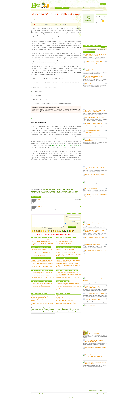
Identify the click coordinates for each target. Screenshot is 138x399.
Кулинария (53, 393)
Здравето (45, 189)
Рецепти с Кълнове (61, 192)
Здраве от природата (67, 189)
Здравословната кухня (37, 191)
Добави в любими (39, 24)
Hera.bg (33, 19)
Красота (36, 393)
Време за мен (58, 393)
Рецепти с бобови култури (38, 192)
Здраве (32, 393)
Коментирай (49, 24)
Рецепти (58, 189)
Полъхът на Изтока (73, 191)
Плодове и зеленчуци (61, 191)
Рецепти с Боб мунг (72, 192)
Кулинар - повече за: (49, 191)
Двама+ (48, 393)
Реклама (100, 393)
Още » (77, 230)
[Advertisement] (56, 173)
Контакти (105, 393)
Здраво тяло (52, 189)
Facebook (71, 397)
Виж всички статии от (95, 390)
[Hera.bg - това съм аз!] (40, 8)
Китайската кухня (50, 192)
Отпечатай (58, 24)
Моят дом (44, 393)
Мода (40, 393)
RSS (97, 393)
